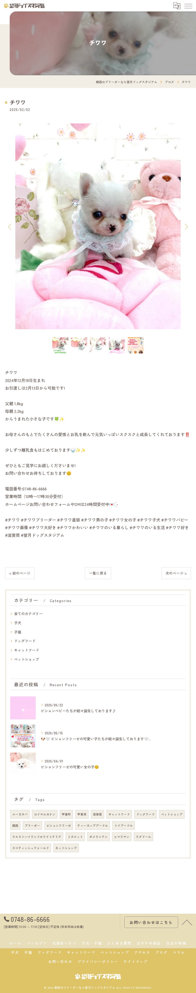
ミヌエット (75, 837)
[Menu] (188, 5)
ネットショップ (66, 848)
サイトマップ (136, 961)
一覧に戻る (98, 573)
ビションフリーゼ (58, 825)
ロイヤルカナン (44, 814)
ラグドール (143, 837)
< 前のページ (19, 573)
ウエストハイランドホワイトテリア (36, 837)
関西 (15, 825)
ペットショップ (26, 659)
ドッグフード (24, 640)
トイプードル (123, 825)
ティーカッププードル (92, 825)
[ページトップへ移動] (187, 922)
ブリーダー (32, 825)
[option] (98, 226)
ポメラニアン (98, 837)
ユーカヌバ (20, 814)
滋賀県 (97, 814)
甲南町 (66, 814)
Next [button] (186, 226)
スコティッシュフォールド (30, 848)
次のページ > (176, 573)
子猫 (17, 631)
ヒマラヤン (121, 837)
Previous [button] (10, 226)
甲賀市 (82, 814)
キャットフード (26, 650)
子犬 (17, 622)
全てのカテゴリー (28, 613)
